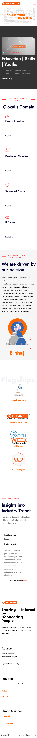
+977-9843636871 (8, 723)
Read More (9, 136)
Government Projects (15, 190)
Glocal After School (18, 422)
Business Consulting (14, 120)
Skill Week (18, 446)
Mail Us (4, 691)
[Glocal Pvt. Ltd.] (11, 3)
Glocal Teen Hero (18, 400)
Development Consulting (16, 155)
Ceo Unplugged (18, 470)
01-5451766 (6, 716)
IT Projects (10, 221)
